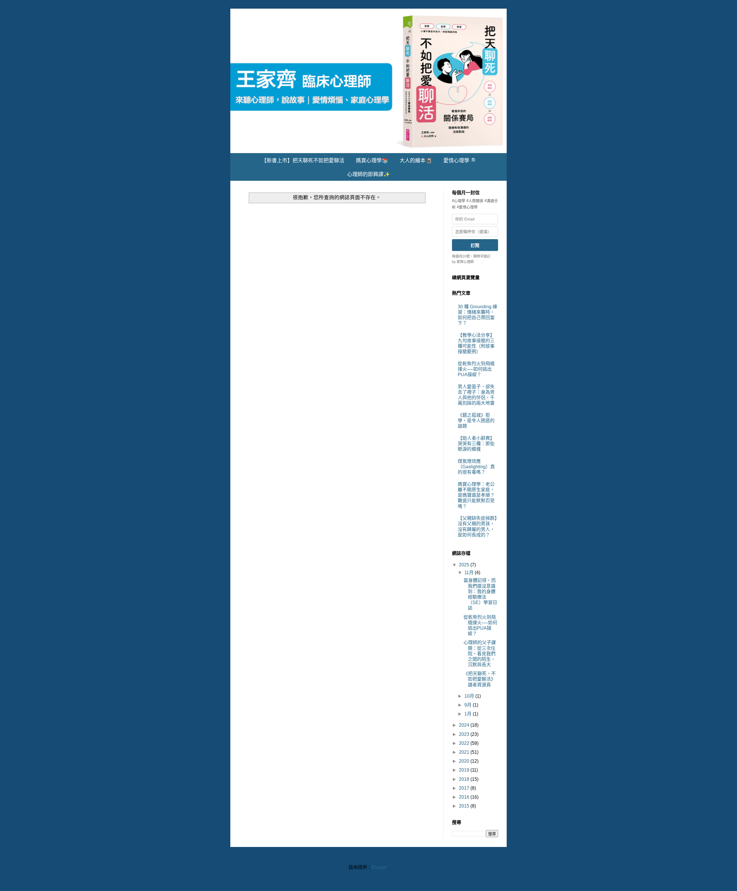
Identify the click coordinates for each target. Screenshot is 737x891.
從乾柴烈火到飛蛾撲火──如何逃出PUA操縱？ (476, 369)
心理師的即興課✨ (368, 174)
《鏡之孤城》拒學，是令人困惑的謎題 (476, 421)
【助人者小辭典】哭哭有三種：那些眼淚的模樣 (476, 444)
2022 (464, 743)
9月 (468, 704)
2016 (464, 797)
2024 (464, 725)
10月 (469, 696)
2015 (464, 806)
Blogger (380, 867)
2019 (464, 770)
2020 (464, 761)
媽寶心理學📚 (372, 160)
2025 (464, 564)
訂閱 (475, 245)
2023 (464, 734)
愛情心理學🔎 (459, 160)
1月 (468, 713)
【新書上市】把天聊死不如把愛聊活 (302, 160)
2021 (464, 752)
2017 (464, 788)
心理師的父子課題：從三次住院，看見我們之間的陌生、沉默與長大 (480, 653)
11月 (469, 572)
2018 (464, 779)
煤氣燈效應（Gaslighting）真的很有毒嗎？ (476, 467)
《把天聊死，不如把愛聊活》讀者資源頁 (480, 679)
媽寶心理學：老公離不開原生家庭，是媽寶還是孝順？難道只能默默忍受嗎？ (476, 495)
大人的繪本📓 (416, 160)
